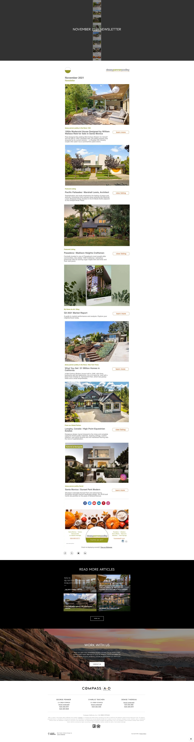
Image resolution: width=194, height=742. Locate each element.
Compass (80, 717)
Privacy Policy (143, 733)
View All (97, 618)
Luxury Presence (61, 734)
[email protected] (128, 702)
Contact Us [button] (97, 664)
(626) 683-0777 (64, 706)
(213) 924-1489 (128, 704)
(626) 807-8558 (64, 709)
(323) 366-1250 (96, 706)
